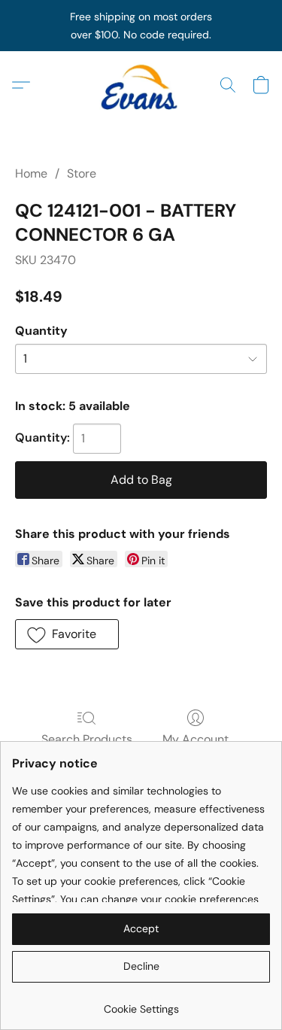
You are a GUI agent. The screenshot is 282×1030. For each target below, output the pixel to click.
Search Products (86, 739)
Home (31, 173)
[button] (141, 85)
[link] (141, 1003)
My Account (195, 739)
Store (81, 173)
